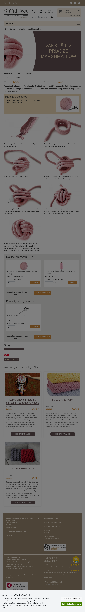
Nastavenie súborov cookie (71, 598)
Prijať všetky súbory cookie (71, 604)
